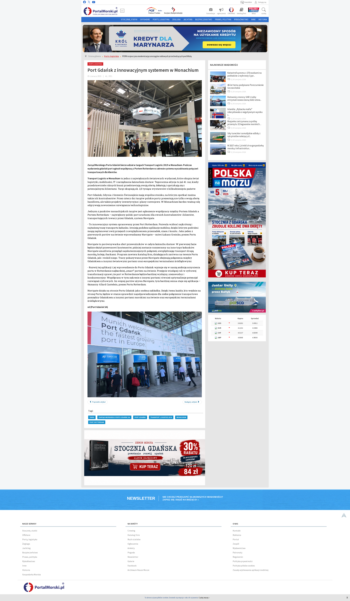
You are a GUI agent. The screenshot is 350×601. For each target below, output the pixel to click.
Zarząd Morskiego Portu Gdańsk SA (114, 417)
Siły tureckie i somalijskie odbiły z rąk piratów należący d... (243, 135)
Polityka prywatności (243, 561)
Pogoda (131, 552)
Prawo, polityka (223, 19)
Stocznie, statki (129, 19)
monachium (181, 417)
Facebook (132, 565)
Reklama (237, 535)
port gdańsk (140, 417)
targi (92, 417)
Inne (253, 19)
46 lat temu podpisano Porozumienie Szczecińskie (245, 86)
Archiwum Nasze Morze (138, 570)
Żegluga (176, 19)
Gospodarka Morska (31, 574)
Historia (262, 19)
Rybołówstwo (241, 19)
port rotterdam (97, 422)
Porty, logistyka (161, 19)
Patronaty (237, 552)
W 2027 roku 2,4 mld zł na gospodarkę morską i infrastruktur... (245, 147)
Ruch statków (134, 539)
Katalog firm (134, 535)
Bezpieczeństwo (203, 19)
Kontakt (237, 530)
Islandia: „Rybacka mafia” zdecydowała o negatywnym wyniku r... (245, 112)
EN (122, 11)
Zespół (236, 543)
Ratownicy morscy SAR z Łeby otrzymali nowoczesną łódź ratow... (244, 98)
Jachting (187, 19)
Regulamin (238, 556)
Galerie (131, 561)
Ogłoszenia (133, 543)
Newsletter (133, 556)
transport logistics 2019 (161, 417)
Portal (236, 539)
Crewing (131, 530)
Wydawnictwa (239, 548)
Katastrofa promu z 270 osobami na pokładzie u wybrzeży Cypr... (244, 74)
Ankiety (131, 548)
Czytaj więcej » (204, 597)
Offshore (145, 19)
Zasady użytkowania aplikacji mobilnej (250, 570)
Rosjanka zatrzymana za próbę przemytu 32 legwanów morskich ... (244, 123)
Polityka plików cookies (244, 565)
